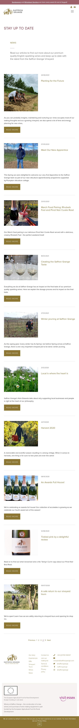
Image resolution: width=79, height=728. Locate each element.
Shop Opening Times (29, 2)
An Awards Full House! (52, 482)
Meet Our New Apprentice (54, 150)
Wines (31, 670)
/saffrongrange (62, 667)
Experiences (33, 658)
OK (39, 724)
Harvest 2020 (48, 428)
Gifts (30, 661)
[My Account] (71, 7)
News (31, 673)
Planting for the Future (52, 80)
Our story (32, 655)
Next (49, 640)
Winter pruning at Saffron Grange (58, 319)
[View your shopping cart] (75, 7)
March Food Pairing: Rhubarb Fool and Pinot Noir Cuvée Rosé (57, 208)
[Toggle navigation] (72, 11)
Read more (12, 130)
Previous (31, 640)
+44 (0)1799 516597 (64, 655)
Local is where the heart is (54, 373)
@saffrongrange (62, 664)
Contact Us (45, 655)
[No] (76, 722)
